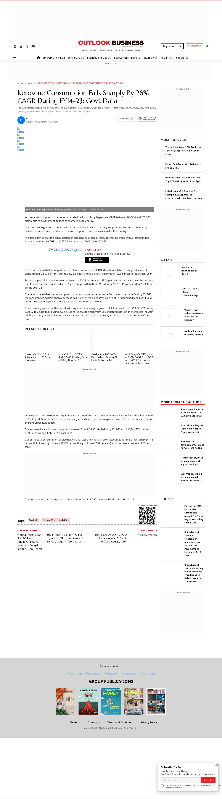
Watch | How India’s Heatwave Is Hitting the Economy (193, 315)
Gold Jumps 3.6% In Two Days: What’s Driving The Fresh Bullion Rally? (105, 357)
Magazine (48, 58)
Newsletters (121, 58)
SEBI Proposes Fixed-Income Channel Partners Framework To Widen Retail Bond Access (191, 477)
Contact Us (94, 722)
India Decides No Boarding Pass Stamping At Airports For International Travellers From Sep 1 (184, 194)
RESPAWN (127, 50)
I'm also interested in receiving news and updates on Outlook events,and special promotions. (191, 786)
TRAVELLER (106, 50)
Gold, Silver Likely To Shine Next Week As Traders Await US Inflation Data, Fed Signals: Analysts (191, 429)
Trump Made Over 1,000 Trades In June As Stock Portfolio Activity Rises (183, 150)
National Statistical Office (56, 520)
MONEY (94, 50)
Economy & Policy (97, 58)
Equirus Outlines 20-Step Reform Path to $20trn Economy (38, 357)
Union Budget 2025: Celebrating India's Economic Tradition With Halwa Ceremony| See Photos (193, 573)
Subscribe (208, 780)
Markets (60, 58)
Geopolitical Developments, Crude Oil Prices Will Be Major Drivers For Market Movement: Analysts (192, 445)
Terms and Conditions (120, 722)
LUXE (137, 50)
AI (140, 58)
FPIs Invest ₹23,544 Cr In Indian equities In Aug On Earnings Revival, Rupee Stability (191, 461)
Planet (165, 58)
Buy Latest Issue (172, 46)
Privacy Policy (148, 722)
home (20, 83)
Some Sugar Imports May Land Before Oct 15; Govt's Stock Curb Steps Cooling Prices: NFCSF (191, 413)
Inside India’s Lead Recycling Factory (193, 333)
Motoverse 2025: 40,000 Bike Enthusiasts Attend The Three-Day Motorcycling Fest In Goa (194, 514)
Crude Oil (33, 520)
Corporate (74, 58)
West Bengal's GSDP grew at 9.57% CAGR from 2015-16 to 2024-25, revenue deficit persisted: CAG (139, 358)
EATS (117, 50)
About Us (75, 722)
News (134, 58)
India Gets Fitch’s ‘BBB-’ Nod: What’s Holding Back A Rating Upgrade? (72, 357)
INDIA (85, 50)
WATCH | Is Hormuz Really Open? (189, 271)
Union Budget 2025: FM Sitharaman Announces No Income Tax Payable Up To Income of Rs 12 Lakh (192, 544)
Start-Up (149, 58)
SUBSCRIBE (194, 46)
